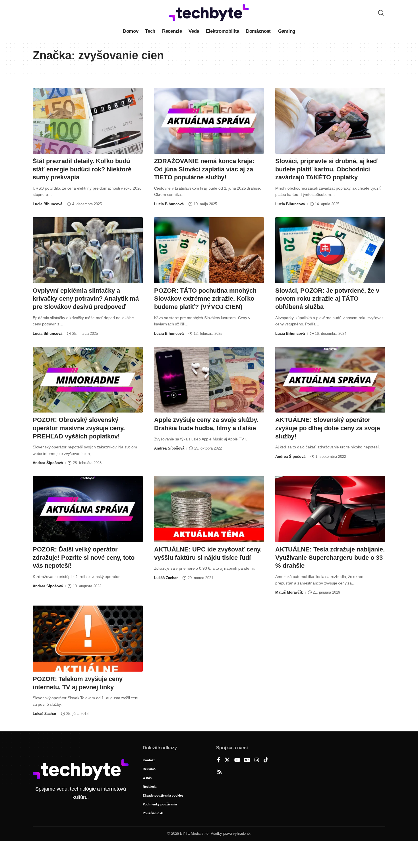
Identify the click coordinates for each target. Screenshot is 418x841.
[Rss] (219, 772)
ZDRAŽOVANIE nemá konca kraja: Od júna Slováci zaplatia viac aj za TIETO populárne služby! (204, 169)
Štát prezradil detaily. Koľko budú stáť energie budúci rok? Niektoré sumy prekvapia (82, 169)
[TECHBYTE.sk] (209, 12)
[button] (381, 12)
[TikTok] (266, 760)
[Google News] (247, 760)
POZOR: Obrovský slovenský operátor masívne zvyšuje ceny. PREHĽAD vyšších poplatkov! (79, 428)
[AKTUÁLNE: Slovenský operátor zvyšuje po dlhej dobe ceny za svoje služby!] (330, 380)
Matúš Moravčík (289, 592)
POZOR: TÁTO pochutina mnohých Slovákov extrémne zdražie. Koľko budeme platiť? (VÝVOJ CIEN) (205, 298)
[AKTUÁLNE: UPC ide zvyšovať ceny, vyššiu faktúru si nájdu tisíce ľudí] (209, 509)
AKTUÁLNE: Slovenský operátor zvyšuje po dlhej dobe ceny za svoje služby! (327, 428)
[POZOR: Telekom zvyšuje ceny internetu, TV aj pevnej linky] (88, 639)
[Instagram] (257, 760)
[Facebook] (218, 760)
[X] (227, 760)
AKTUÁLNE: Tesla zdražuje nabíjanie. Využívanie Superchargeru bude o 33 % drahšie (330, 557)
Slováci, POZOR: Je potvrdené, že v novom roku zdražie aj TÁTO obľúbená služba (327, 298)
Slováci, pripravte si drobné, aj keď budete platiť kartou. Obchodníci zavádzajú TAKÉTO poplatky (326, 169)
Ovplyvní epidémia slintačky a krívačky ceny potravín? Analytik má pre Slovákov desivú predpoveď (86, 298)
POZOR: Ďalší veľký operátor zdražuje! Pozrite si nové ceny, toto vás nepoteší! (83, 557)
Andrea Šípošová (48, 463)
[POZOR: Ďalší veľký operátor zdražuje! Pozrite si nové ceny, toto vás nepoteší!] (88, 509)
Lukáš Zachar (166, 578)
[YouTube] (237, 760)
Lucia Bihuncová (47, 204)
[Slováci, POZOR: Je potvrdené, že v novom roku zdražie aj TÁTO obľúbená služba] (330, 250)
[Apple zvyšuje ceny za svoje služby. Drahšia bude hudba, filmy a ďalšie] (209, 380)
